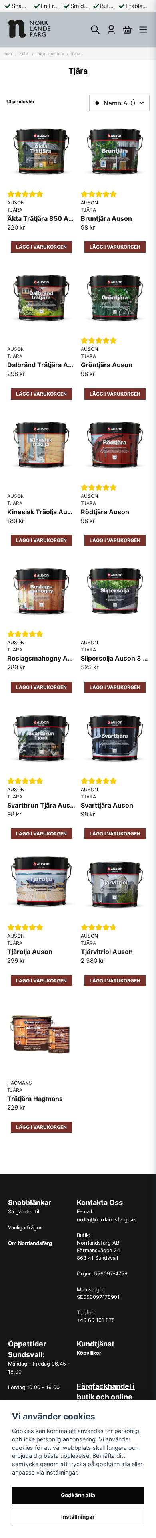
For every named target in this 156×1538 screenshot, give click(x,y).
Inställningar (78, 1517)
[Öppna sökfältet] (95, 30)
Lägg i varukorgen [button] (41, 247)
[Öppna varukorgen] (127, 30)
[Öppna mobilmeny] (143, 30)
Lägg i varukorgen (115, 687)
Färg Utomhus (50, 53)
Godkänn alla (78, 1495)
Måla (24, 53)
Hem (7, 53)
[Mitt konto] (111, 30)
